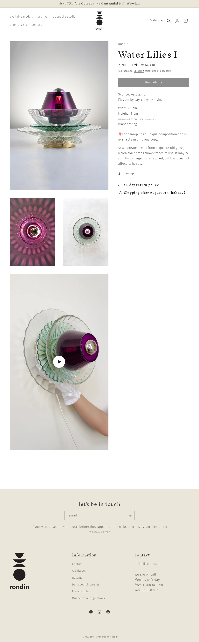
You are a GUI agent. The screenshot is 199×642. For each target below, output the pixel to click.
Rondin (93, 637)
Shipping (139, 71)
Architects (79, 570)
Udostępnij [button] (130, 173)
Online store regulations (88, 598)
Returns (77, 577)
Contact (77, 564)
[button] (168, 21)
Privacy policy (81, 591)
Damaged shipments (86, 584)
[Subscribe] (130, 515)
